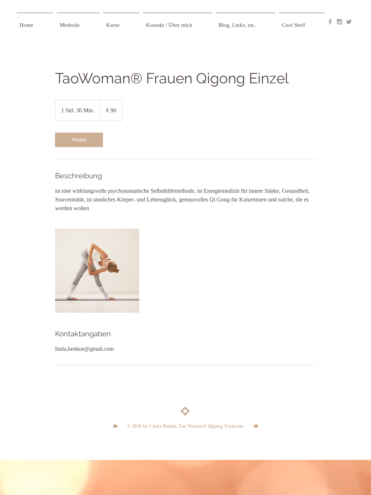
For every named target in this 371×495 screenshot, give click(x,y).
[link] (79, 140)
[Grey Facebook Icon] (330, 21)
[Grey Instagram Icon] (339, 21)
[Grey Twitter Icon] (349, 21)
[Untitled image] (97, 271)
